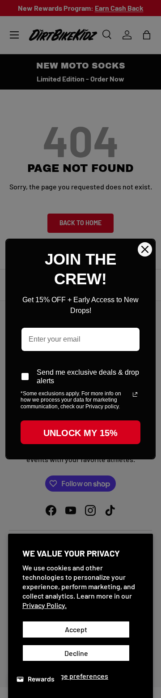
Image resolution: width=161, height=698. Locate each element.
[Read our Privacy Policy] (135, 394)
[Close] (145, 249)
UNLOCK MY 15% (80, 433)
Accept (76, 629)
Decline (76, 653)
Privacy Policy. (44, 605)
